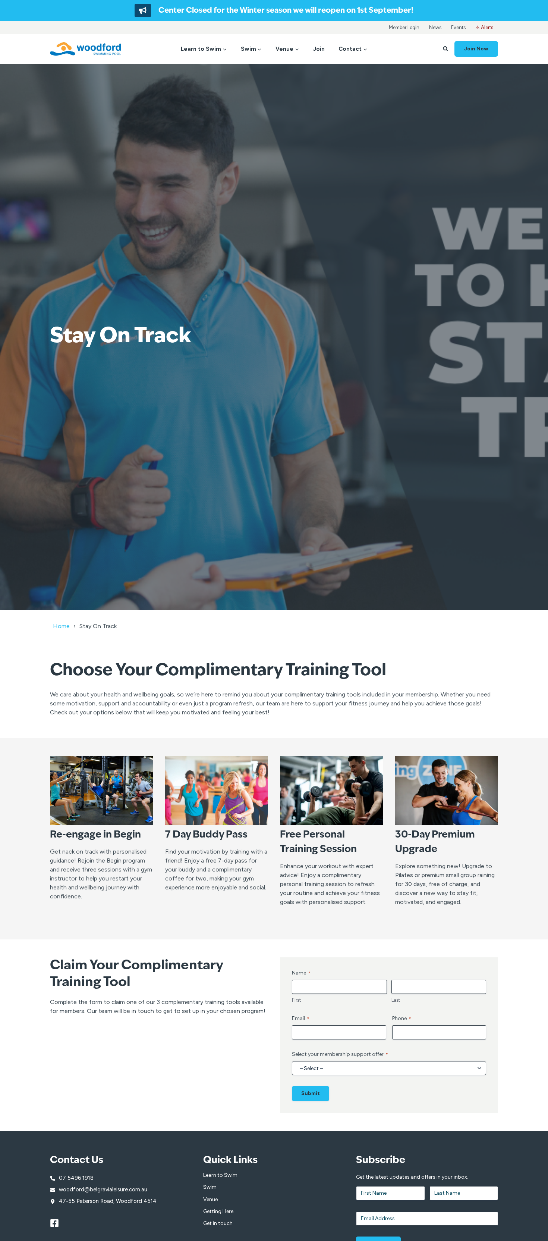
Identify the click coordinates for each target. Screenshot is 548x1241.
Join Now (476, 49)
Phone (401, 1018)
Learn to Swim (220, 1175)
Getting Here (218, 1211)
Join (319, 49)
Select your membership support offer (340, 1054)
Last (395, 1000)
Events (458, 27)
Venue (210, 1199)
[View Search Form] (445, 49)
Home (61, 626)
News (435, 27)
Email (300, 1018)
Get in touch (218, 1223)
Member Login (404, 27)
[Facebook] (58, 1223)
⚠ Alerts (484, 27)
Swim (210, 1187)
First (296, 1000)
